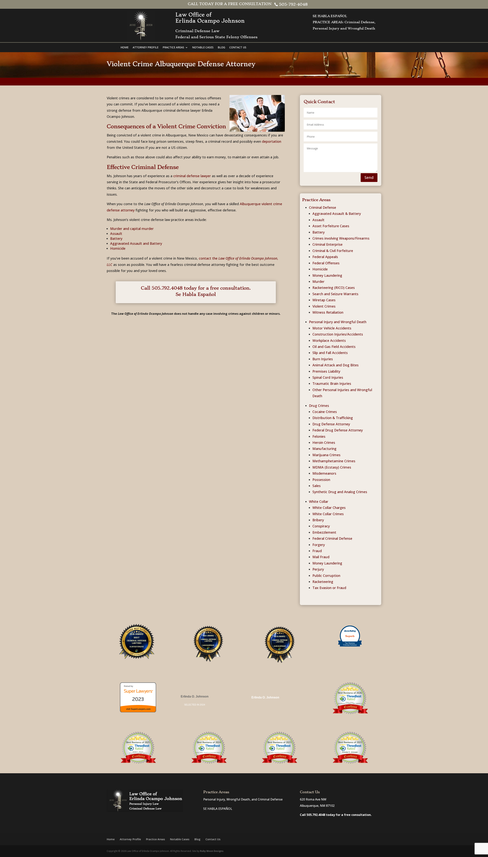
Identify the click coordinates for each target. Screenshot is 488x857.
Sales (316, 485)
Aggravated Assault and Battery (136, 243)
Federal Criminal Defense (332, 538)
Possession (321, 479)
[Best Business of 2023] (279, 763)
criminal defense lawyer (192, 176)
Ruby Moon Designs (211, 851)
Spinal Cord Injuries (327, 377)
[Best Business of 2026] (350, 713)
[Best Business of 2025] (138, 763)
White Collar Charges (329, 507)
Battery (116, 238)
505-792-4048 (293, 4)
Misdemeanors (324, 473)
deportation (271, 141)
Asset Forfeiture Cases (330, 226)
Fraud (317, 550)
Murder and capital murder (132, 228)
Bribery (318, 520)
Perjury (318, 569)
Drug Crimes (319, 405)
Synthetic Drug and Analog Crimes (339, 491)
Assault (116, 233)
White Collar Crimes (328, 514)
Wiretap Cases (324, 300)
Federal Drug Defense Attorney (337, 430)
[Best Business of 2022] (350, 748)
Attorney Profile (145, 47)
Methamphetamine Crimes (333, 461)
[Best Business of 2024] (209, 763)
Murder (318, 281)
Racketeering (322, 581)
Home (124, 47)
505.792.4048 (316, 815)
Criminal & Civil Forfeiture (332, 250)
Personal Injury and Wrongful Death (337, 322)
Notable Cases (203, 47)
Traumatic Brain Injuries (331, 383)
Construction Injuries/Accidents (337, 334)
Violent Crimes (324, 306)
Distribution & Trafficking (332, 417)
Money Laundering (327, 275)
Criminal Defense (322, 207)
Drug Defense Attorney (331, 424)
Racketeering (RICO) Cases (333, 287)
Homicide (117, 248)
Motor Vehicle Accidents (331, 328)
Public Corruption (326, 575)
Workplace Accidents (329, 340)
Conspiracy (321, 526)
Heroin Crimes (323, 442)
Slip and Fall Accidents (330, 352)
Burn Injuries (322, 359)
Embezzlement (324, 532)
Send (369, 177)
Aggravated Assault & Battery (336, 213)
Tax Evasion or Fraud (329, 587)
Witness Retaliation (327, 312)
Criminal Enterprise (327, 244)
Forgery (318, 544)
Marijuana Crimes (326, 455)
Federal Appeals (325, 256)
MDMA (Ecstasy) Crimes (331, 467)
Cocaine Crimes (324, 411)
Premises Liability (326, 371)
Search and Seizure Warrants (335, 294)
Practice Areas (173, 47)
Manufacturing (324, 448)
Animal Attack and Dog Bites (335, 365)
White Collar (318, 501)
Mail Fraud (320, 557)
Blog (221, 47)
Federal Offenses (326, 263)
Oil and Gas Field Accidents (334, 346)
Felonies (318, 436)
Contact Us (237, 47)
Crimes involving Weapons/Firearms (340, 238)
